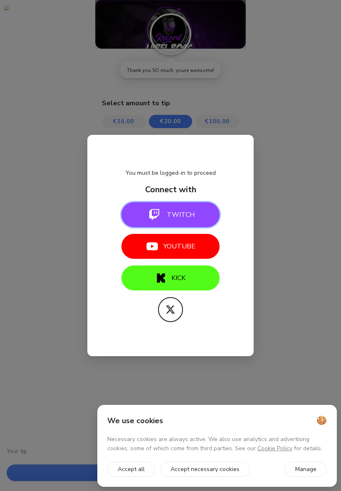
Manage (305, 469)
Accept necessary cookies (205, 469)
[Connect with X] (170, 309)
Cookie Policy (274, 448)
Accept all (131, 469)
